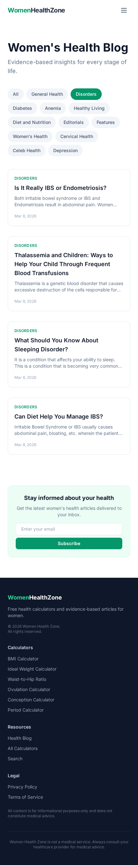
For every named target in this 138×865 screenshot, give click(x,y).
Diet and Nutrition (32, 122)
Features (106, 122)
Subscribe (69, 543)
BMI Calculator (23, 658)
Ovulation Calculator (29, 689)
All (16, 94)
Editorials (74, 122)
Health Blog (20, 738)
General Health (47, 94)
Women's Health (30, 136)
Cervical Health (76, 136)
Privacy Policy (22, 786)
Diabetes (22, 108)
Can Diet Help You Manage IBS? (58, 416)
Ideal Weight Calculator (32, 669)
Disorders (86, 94)
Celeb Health (26, 150)
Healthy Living (89, 108)
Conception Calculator (31, 699)
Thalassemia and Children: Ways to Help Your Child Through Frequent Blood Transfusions (63, 264)
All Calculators (23, 748)
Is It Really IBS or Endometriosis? (60, 187)
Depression (65, 150)
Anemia (53, 108)
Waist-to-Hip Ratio (27, 679)
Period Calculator (26, 710)
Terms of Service (25, 797)
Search (15, 758)
